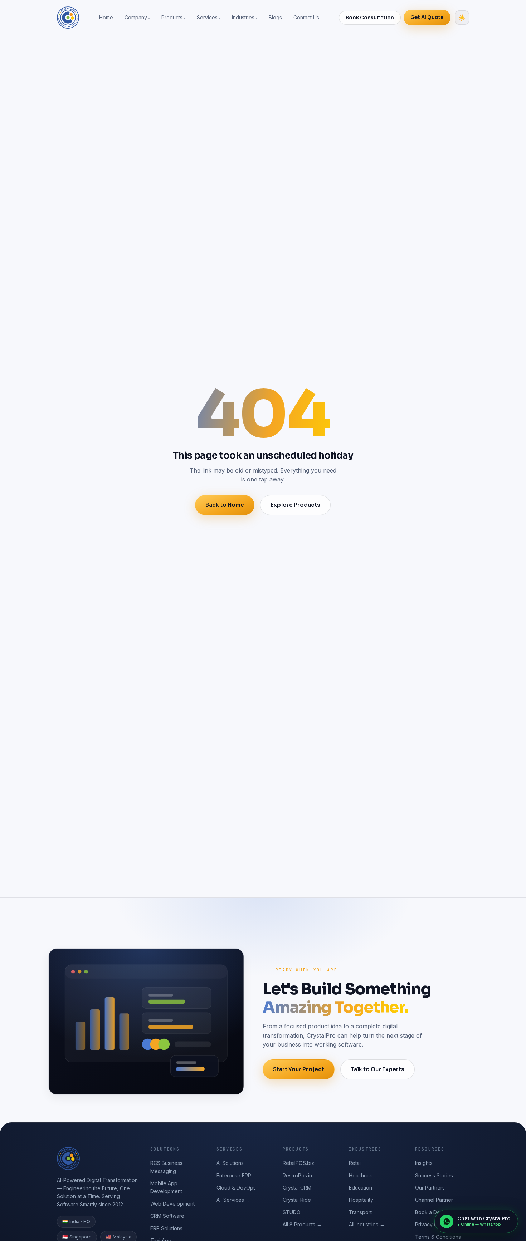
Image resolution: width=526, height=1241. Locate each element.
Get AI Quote (427, 17)
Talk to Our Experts (377, 1069)
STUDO (292, 1212)
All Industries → (367, 1224)
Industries (243, 17)
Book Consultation (370, 18)
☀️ (462, 18)
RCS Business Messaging (166, 1167)
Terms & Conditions (438, 1237)
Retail (355, 1163)
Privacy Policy (431, 1224)
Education (360, 1188)
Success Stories (434, 1175)
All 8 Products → (302, 1224)
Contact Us (306, 17)
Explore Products (295, 504)
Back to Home (224, 504)
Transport (360, 1212)
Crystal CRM (297, 1188)
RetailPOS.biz (298, 1163)
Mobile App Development (166, 1187)
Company (136, 17)
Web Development (172, 1204)
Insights (424, 1163)
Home (106, 17)
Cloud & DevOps (236, 1188)
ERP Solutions (166, 1228)
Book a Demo (431, 1212)
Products (171, 17)
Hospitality (361, 1200)
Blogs (275, 17)
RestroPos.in (297, 1175)
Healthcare (362, 1175)
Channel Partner (434, 1200)
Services (207, 17)
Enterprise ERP (233, 1175)
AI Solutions (230, 1163)
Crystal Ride (297, 1200)
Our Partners (430, 1188)
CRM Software (167, 1216)
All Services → (233, 1200)
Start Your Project (298, 1069)
